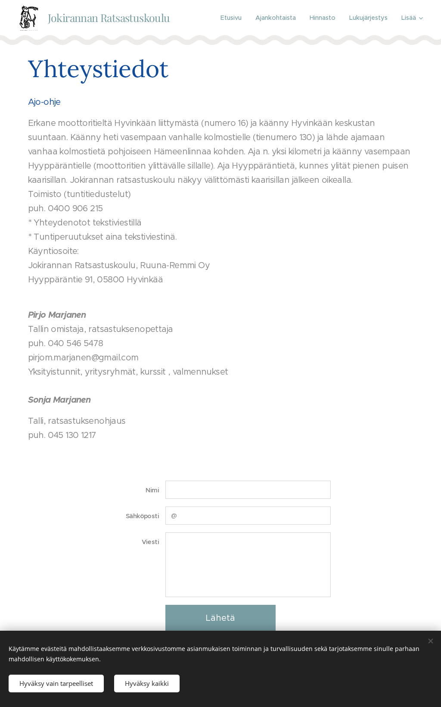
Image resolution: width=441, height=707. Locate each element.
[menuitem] (233, 17)
